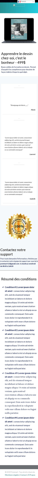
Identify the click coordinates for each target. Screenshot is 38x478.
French (23, 1)
